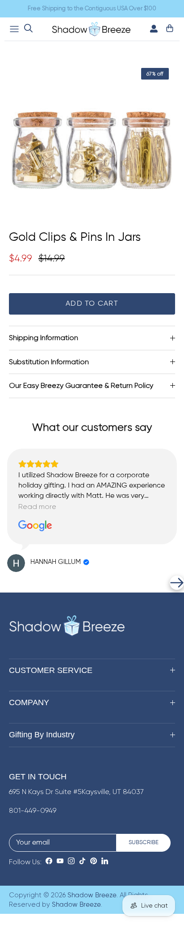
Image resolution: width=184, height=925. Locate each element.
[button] (7, 583)
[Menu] (14, 29)
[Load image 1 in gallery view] (92, 144)
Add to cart (92, 303)
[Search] (28, 29)
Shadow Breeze (92, 895)
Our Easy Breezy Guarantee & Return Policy (81, 385)
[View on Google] (35, 526)
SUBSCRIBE (144, 842)
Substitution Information (49, 361)
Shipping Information (43, 337)
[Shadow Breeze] (91, 29)
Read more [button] (37, 506)
